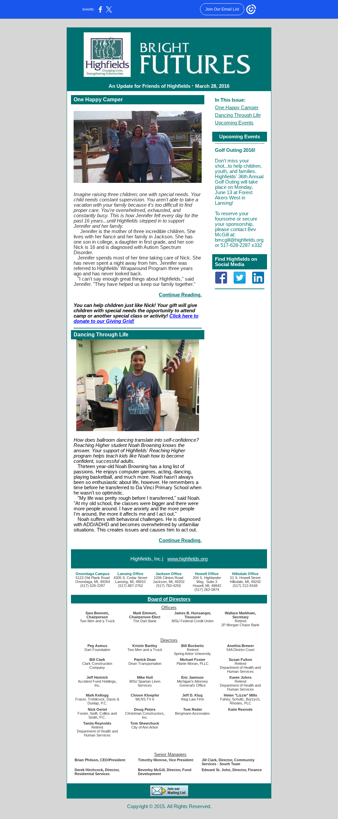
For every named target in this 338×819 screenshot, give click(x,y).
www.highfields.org (187, 559)
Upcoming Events (234, 122)
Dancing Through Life (238, 115)
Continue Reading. (180, 294)
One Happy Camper (236, 107)
